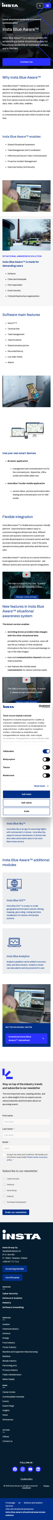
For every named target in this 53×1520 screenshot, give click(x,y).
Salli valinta (26, 803)
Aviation (6, 1324)
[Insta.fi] (10, 6)
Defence (6, 1333)
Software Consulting (13, 1307)
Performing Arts (9, 1365)
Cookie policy (26, 1479)
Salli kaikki (26, 794)
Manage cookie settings (26, 597)
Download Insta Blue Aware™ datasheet (20, 1038)
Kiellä (26, 811)
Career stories (8, 1392)
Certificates (12, 1277)
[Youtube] (30, 1469)
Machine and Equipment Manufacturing (20, 1352)
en (19, 1503)
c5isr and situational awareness (20, 1509)
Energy (5, 1338)
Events (5, 1401)
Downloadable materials (13, 1397)
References (7, 1420)
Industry (6, 1303)
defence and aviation (33, 1503)
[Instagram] (22, 1469)
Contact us (26, 62)
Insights (6, 1410)
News (5, 1415)
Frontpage (10, 1503)
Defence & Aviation (12, 1298)
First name (7, 1116)
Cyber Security (10, 1293)
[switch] (46, 759)
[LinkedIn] (38, 1469)
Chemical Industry (10, 1329)
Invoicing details (15, 1269)
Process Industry (10, 1370)
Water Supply (8, 1379)
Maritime (6, 1356)
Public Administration (11, 1375)
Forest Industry (9, 1347)
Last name (7, 1129)
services (9, 1506)
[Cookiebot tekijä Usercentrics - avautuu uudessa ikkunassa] (39, 706)
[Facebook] (15, 1469)
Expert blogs (8, 1406)
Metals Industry (9, 1361)
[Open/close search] (40, 5)
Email (5, 1142)
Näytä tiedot (39, 786)
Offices (5, 1437)
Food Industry (8, 1343)
